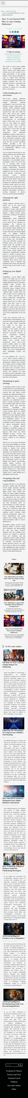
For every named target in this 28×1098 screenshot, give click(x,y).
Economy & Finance (14, 1071)
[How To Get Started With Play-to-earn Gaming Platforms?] (14, 621)
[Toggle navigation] (3, 3)
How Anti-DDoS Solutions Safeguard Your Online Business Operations (12, 800)
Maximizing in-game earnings (13, 59)
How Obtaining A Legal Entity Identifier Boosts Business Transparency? (14, 604)
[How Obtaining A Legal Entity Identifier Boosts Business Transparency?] (14, 595)
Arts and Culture (14, 1085)
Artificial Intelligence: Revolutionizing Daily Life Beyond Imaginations (12, 1004)
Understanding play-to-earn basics (13, 54)
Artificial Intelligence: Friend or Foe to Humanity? (13, 937)
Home (2, 11)
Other (14, 1089)
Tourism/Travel (14, 1078)
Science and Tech (11, 11)
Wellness (14, 1082)
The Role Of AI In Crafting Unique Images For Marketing (12, 665)
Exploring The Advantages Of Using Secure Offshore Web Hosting (12, 732)
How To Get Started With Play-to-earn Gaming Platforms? (14, 630)
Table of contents (14, 52)
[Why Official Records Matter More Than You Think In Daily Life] (14, 569)
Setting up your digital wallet (13, 57)
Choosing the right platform (13, 56)
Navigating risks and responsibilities (13, 61)
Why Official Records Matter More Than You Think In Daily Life (14, 578)
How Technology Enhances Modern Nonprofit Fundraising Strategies (13, 868)
